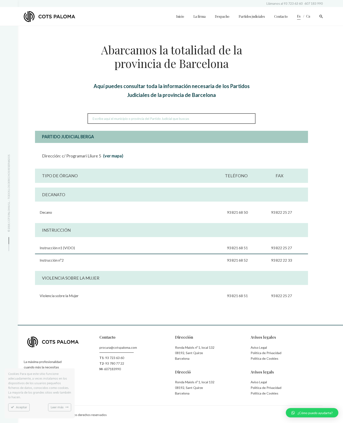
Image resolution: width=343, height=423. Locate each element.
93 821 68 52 (237, 260)
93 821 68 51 (237, 247)
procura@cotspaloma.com (118, 347)
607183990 (112, 369)
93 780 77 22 (114, 363)
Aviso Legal (259, 347)
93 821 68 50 (237, 212)
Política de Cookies (264, 358)
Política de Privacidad (266, 353)
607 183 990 (313, 3)
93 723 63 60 (293, 3)
